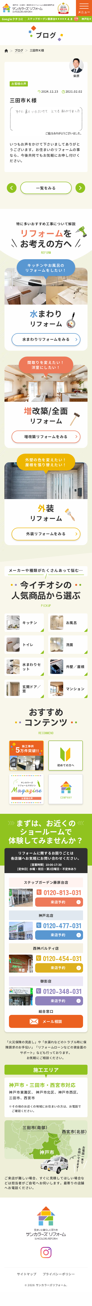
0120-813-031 (62, 892)
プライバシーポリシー (59, 1274)
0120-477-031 (62, 925)
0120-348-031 (62, 990)
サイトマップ (26, 1274)
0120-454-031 (62, 958)
